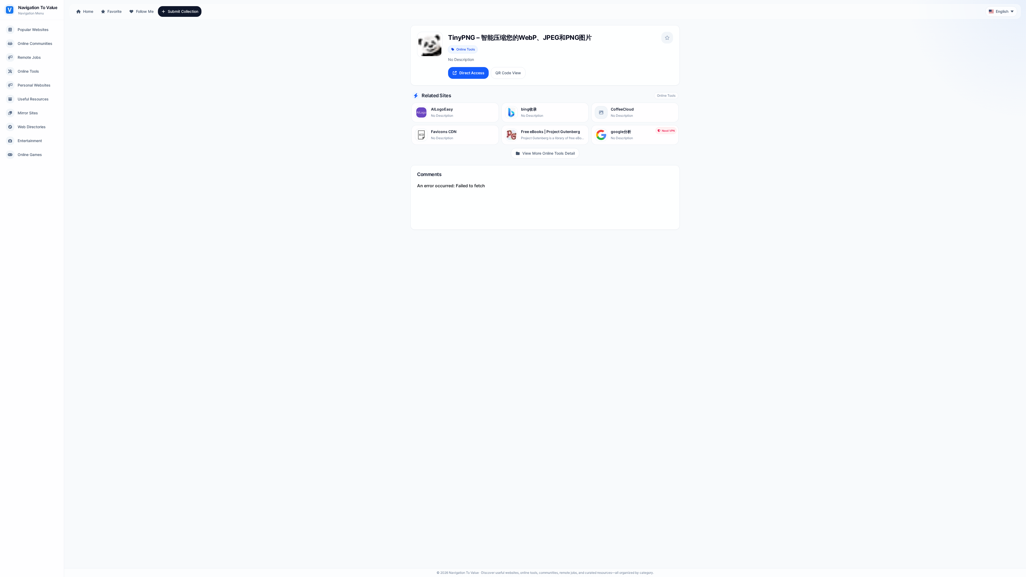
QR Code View (508, 73)
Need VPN (668, 130)
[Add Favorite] (667, 38)
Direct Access (471, 73)
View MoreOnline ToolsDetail (548, 153)
